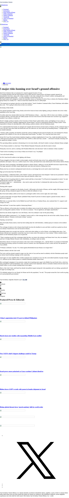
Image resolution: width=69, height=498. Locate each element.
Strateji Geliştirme (8, 15)
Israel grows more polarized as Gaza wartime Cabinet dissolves (21, 371)
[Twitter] (36, 484)
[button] (34, 6)
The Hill (24, 279)
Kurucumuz (6, 11)
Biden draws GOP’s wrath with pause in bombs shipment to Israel (23, 389)
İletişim (5, 20)
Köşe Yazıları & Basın (9, 12)
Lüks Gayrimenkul (8, 18)
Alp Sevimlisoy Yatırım (6, 2)
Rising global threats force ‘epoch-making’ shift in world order (21, 407)
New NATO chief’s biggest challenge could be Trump (18, 353)
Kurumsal (6, 9)
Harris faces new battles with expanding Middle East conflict (21, 336)
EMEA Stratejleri (8, 14)
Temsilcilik (6, 17)
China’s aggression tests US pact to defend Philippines (18, 318)
